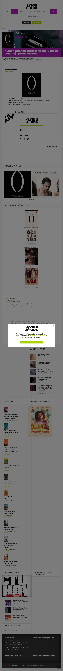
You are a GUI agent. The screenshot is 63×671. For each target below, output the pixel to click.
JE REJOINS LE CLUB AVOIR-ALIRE (31, 342)
